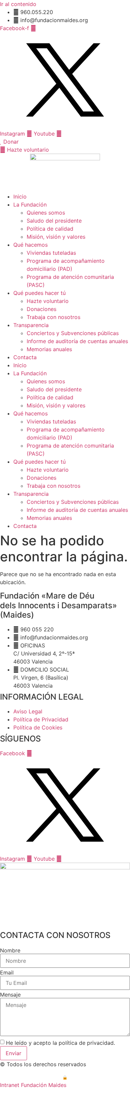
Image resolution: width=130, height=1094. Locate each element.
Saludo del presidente (54, 220)
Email (7, 972)
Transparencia (31, 325)
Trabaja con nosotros (53, 317)
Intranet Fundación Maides (33, 1085)
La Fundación (30, 204)
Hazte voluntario (48, 301)
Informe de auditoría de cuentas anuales (77, 341)
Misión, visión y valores (56, 236)
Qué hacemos (30, 244)
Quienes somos (46, 212)
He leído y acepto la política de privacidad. (60, 1042)
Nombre (10, 950)
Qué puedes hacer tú (39, 293)
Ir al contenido (18, 4)
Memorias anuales (49, 349)
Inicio (20, 196)
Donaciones (41, 309)
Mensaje (10, 994)
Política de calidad (50, 228)
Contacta (25, 357)
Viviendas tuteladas (51, 252)
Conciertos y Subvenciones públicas (73, 333)
